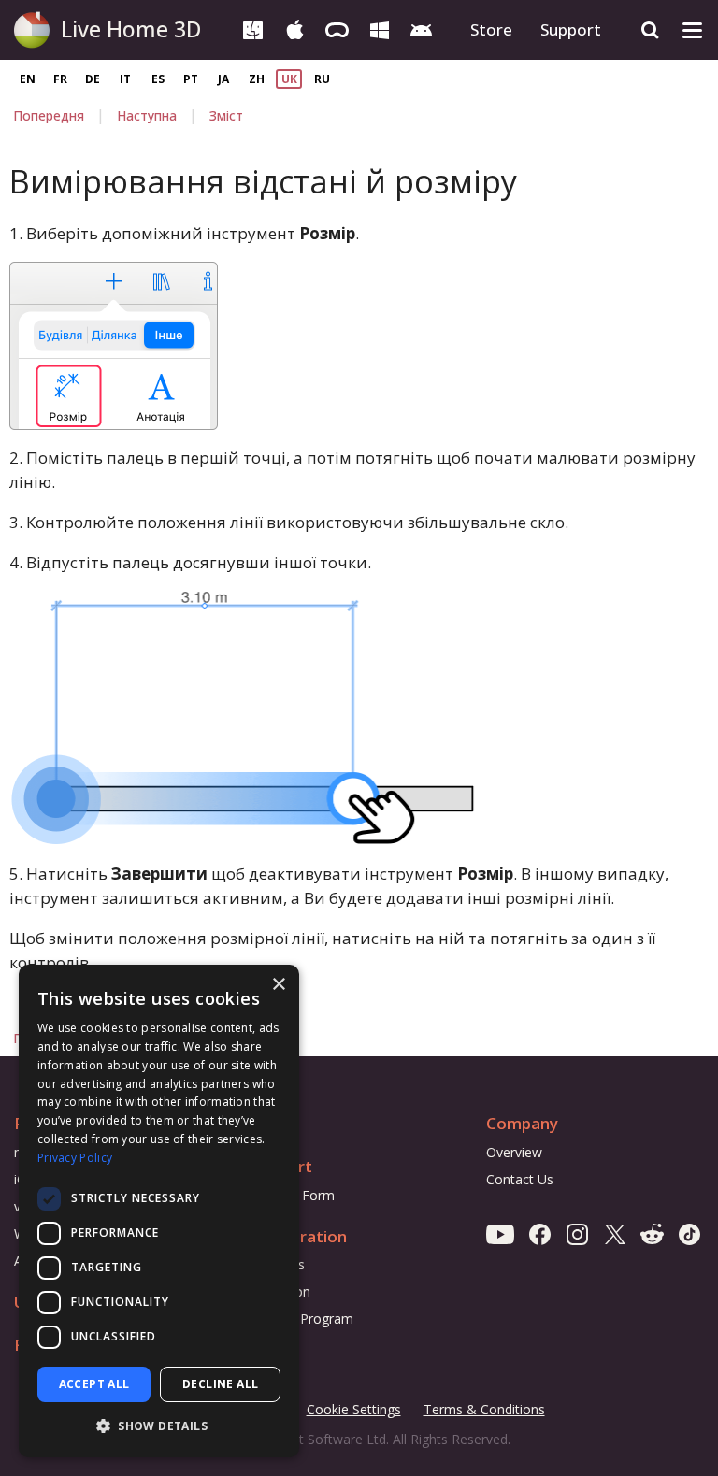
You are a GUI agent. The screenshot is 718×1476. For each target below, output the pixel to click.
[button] (158, 1426)
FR (60, 79)
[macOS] (253, 28)
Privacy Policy (74, 1158)
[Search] (650, 30)
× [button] (278, 985)
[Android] (421, 28)
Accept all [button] (94, 1384)
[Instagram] (577, 1233)
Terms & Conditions (484, 1410)
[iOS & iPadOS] (295, 28)
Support (570, 29)
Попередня (48, 115)
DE (92, 79)
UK (289, 79)
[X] (614, 1233)
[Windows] (379, 28)
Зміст (226, 115)
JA (223, 79)
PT (190, 79)
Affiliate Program (302, 1318)
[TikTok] (689, 1233)
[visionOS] (337, 28)
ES (158, 79)
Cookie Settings (354, 1409)
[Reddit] (652, 1233)
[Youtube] (500, 1233)
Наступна (147, 115)
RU (322, 79)
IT (125, 79)
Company (522, 1123)
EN (28, 79)
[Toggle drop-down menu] (692, 30)
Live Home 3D (131, 29)
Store (491, 29)
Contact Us (519, 1179)
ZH (257, 79)
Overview (514, 1152)
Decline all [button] (220, 1384)
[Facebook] (540, 1233)
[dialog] (159, 1211)
